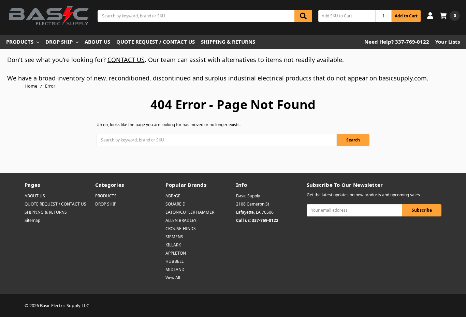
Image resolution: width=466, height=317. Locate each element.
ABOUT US (97, 41)
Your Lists (447, 41)
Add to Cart (406, 16)
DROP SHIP (59, 41)
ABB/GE (172, 196)
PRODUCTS (19, 41)
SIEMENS (174, 237)
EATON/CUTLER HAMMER (189, 212)
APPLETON (175, 253)
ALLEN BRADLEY (180, 220)
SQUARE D (175, 204)
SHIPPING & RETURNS (228, 41)
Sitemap (32, 220)
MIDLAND (175, 269)
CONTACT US (126, 60)
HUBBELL (174, 261)
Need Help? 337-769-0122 (396, 41)
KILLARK (173, 245)
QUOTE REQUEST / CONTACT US (155, 41)
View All (172, 278)
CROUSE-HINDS (180, 228)
